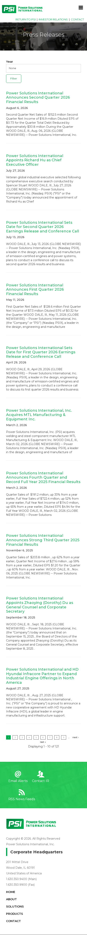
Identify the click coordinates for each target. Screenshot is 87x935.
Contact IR (40, 781)
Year (9, 61)
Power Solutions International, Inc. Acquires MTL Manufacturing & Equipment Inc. (39, 414)
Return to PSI (26, 19)
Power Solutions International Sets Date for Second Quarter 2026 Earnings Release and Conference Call (42, 226)
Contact (77, 19)
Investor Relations (53, 19)
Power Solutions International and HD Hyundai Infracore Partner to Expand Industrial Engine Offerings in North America (42, 676)
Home (10, 892)
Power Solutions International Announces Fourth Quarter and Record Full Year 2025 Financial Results (43, 477)
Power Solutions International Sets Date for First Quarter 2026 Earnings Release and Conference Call (40, 352)
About (11, 899)
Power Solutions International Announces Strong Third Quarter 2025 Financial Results (42, 540)
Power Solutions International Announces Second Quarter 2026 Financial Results (38, 97)
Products (14, 914)
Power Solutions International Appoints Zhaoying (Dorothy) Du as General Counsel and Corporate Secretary (39, 605)
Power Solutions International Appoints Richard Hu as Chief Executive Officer (34, 160)
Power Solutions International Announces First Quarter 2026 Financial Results (35, 289)
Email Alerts (18, 781)
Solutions (15, 906)
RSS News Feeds (21, 799)
